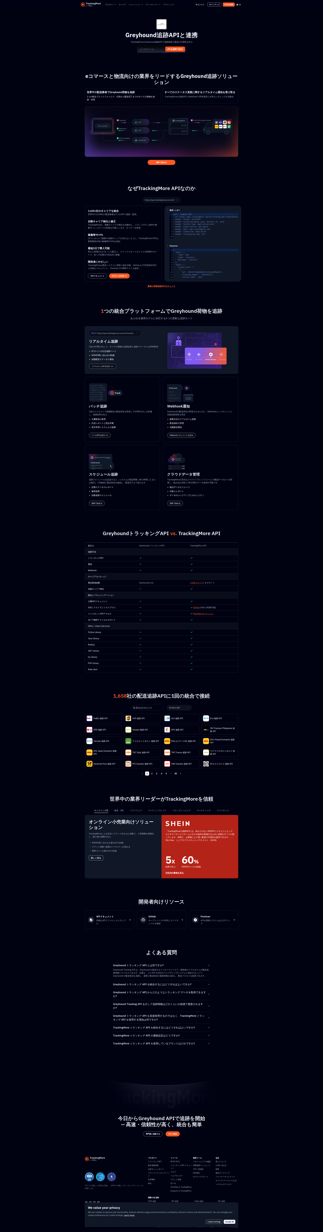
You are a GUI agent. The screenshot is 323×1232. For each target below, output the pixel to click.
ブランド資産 (176, 1179)
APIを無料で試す (175, 49)
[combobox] (178, 707)
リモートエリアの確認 (202, 1161)
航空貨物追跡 (153, 1165)
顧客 (217, 1169)
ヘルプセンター (177, 1176)
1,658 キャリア (197, 582)
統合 (150, 1183)
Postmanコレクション (203, 613)
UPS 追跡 (174, 1201)
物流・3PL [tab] (119, 810)
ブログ (173, 1172)
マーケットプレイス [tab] (157, 810)
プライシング (168, 4)
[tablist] (161, 810)
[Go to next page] (181, 773)
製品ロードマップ (223, 1173)
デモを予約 (228, 4)
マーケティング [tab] (204, 810)
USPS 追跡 (152, 1201)
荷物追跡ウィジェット (202, 1165)
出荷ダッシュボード (156, 1169)
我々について (221, 1161)
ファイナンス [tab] (223, 810)
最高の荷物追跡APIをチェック (161, 286)
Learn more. (129, 1215)
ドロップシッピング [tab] (181, 810)
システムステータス (224, 1184)
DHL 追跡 (221, 1201)
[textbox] (220, 225)
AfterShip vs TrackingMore (181, 1187)
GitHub (196, 607)
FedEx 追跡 (199, 1201)
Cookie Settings (214, 1222)
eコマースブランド (200, 1177)
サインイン (200, 4)
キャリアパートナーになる (226, 1180)
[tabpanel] (161, 846)
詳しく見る (96, 858)
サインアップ (214, 4)
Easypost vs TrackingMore (181, 1191)
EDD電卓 (196, 1173)
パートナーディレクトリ (225, 1177)
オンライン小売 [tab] (101, 810)
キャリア (122, 4)
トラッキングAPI (155, 1161)
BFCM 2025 (175, 1161)
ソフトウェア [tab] (136, 810)
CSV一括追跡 (198, 1169)
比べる (173, 1183)
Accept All (229, 1222)
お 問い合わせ (221, 1165)
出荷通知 (151, 1179)
